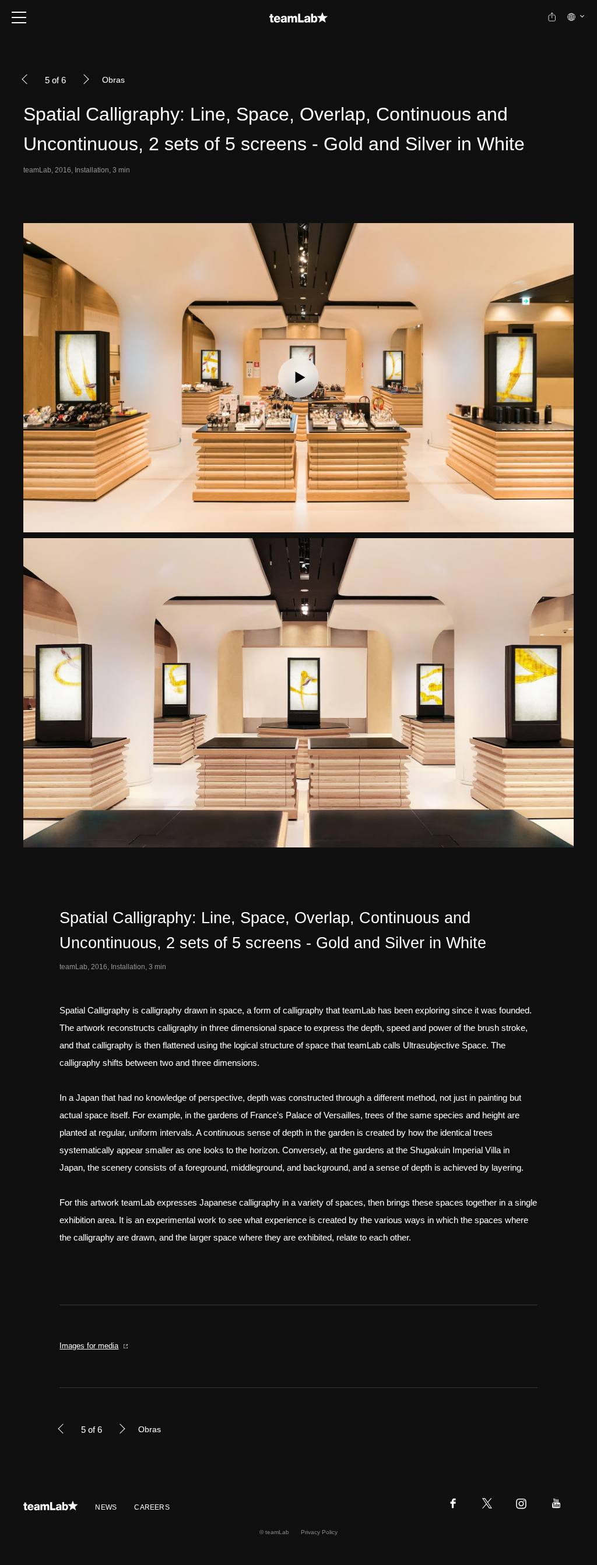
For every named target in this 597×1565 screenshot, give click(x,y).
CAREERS (152, 1507)
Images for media (88, 1345)
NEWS (106, 1507)
